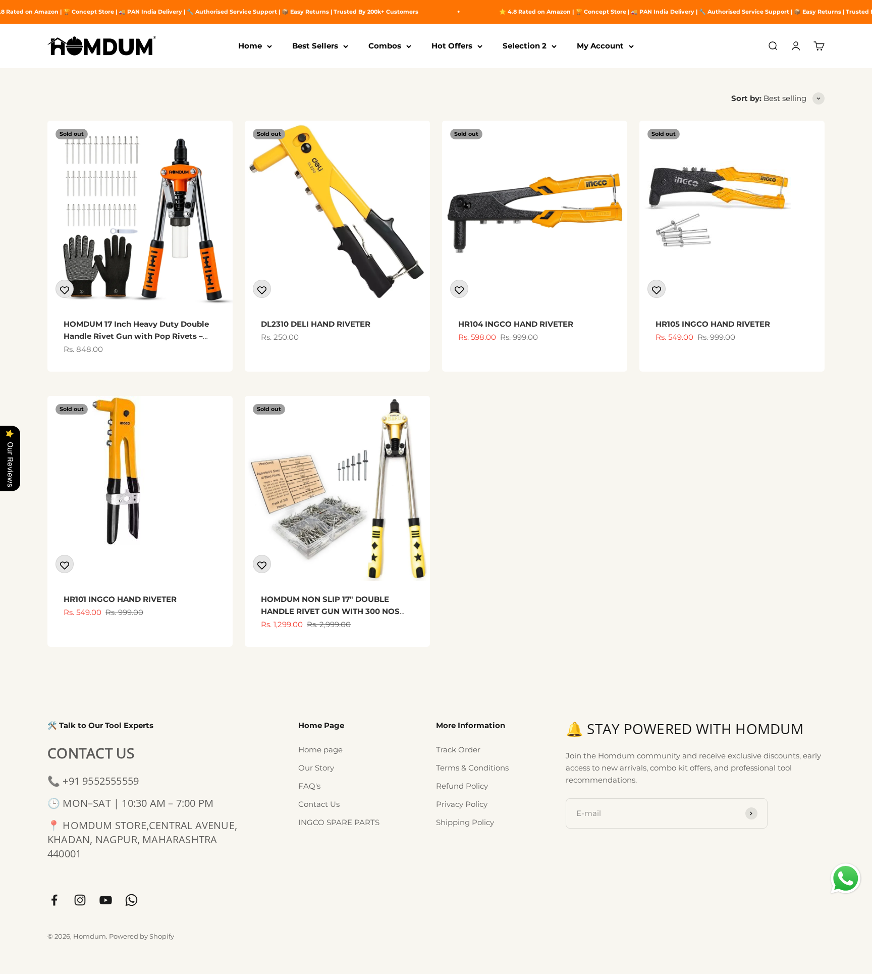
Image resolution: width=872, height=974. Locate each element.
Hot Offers (451, 45)
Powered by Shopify (141, 936)
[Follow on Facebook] (54, 900)
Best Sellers (315, 45)
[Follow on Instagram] (80, 900)
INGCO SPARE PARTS (338, 822)
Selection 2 (525, 45)
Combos (384, 45)
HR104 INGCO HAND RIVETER (515, 324)
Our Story (316, 768)
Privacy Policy (461, 804)
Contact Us (319, 804)
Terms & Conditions (472, 768)
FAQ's (309, 786)
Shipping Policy (465, 822)
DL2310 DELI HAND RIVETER (315, 324)
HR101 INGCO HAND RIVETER (120, 599)
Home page (320, 749)
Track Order (458, 749)
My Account (600, 45)
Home (250, 45)
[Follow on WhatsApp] (131, 900)
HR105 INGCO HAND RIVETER (713, 324)
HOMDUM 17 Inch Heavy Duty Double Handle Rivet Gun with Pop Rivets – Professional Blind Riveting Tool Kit (136, 336)
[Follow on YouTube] (106, 900)
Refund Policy (462, 786)
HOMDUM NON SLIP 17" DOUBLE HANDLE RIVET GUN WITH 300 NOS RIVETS (330, 611)
